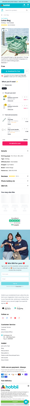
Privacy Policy (18, 286)
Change (9, 124)
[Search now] (27, 10)
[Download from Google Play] (19, 308)
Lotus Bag (6, 15)
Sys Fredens (4, 18)
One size (4, 88)
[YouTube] (15, 318)
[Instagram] (3, 318)
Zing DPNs (10, 119)
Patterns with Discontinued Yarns (10, 355)
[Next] (27, 42)
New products (5, 350)
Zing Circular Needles (13, 129)
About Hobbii (4, 360)
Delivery (3, 329)
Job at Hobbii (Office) (6, 332)
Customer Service (6, 327)
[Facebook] (7, 318)
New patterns (5, 353)
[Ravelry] (19, 318)
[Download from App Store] (7, 308)
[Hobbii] (5, 5)
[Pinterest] (11, 318)
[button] (28, 5)
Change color (10, 100)
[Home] (1, 15)
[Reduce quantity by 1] (23, 97)
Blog (2, 348)
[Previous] (2, 42)
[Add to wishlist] (27, 71)
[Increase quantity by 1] (27, 97)
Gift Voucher (4, 357)
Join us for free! (5, 346)
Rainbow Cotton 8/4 (13, 97)
